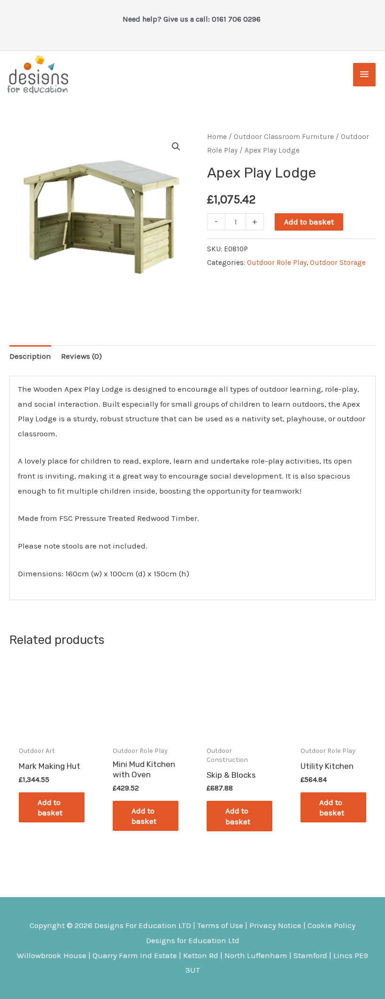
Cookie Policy (331, 925)
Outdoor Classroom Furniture (284, 136)
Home (217, 136)
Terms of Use (220, 925)
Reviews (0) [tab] (81, 356)
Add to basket (309, 221)
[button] (176, 146)
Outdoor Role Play (277, 262)
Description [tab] (30, 356)
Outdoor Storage (338, 262)
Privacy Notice (275, 925)
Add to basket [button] (50, 807)
